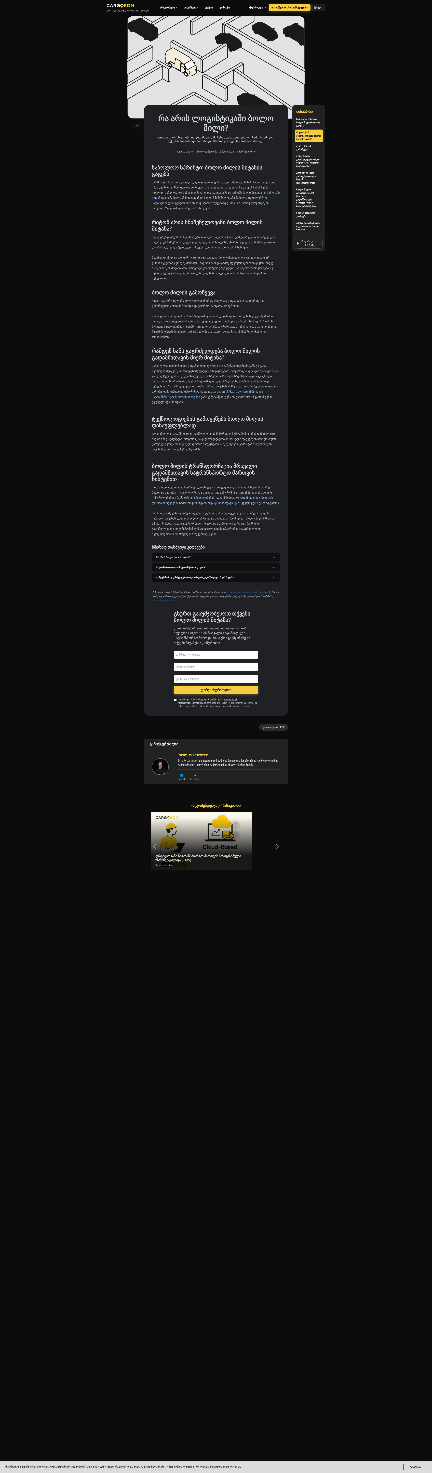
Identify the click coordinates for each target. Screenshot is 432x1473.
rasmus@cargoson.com (163, 600)
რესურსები (190, 7)
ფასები (209, 7)
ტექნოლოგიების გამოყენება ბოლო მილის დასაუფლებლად (306, 177)
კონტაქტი (225, 7)
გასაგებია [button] (415, 1467)
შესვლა (318, 7)
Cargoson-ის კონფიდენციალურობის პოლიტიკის (207, 701)
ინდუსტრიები (167, 7)
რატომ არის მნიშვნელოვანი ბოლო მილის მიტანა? (308, 136)
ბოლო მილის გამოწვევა (303, 147)
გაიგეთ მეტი (148, 1466)
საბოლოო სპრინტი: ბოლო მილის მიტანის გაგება (308, 122)
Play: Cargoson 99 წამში (310, 243)
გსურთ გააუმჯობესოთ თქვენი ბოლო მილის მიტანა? (308, 226)
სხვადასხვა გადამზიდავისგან (218, 503)
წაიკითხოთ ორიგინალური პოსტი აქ (245, 592)
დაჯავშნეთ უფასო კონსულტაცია (290, 7)
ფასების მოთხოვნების (198, 498)
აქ (238, 1466)
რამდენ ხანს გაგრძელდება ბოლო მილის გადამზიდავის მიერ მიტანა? (308, 161)
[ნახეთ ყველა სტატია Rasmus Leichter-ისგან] (160, 766)
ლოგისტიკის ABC (274, 727)
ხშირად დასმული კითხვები (305, 214)
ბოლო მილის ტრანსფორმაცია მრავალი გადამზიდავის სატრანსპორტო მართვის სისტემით (306, 198)
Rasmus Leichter (185, 151)
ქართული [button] (258, 7)
